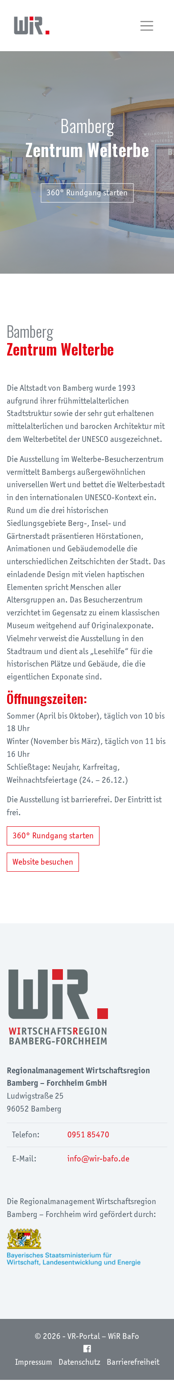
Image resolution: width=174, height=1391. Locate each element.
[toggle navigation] (146, 26)
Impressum (33, 1362)
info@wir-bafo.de (98, 1158)
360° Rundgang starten (87, 192)
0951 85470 (88, 1134)
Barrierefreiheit (133, 1362)
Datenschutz (79, 1362)
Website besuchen (42, 862)
